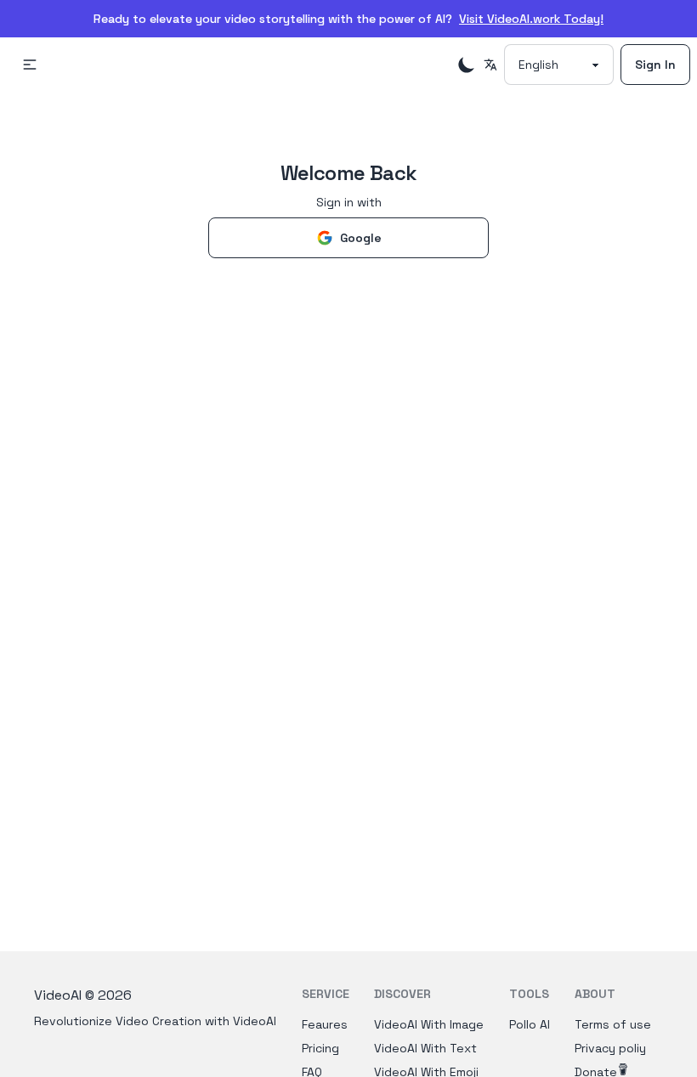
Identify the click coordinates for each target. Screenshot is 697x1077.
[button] (30, 64)
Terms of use (613, 1024)
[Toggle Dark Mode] (466, 64)
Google (361, 237)
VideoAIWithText (425, 1048)
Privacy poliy (610, 1048)
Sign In (655, 64)
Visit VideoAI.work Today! (531, 18)
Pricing (320, 1048)
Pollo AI (529, 1024)
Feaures (325, 1024)
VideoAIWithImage (429, 1024)
